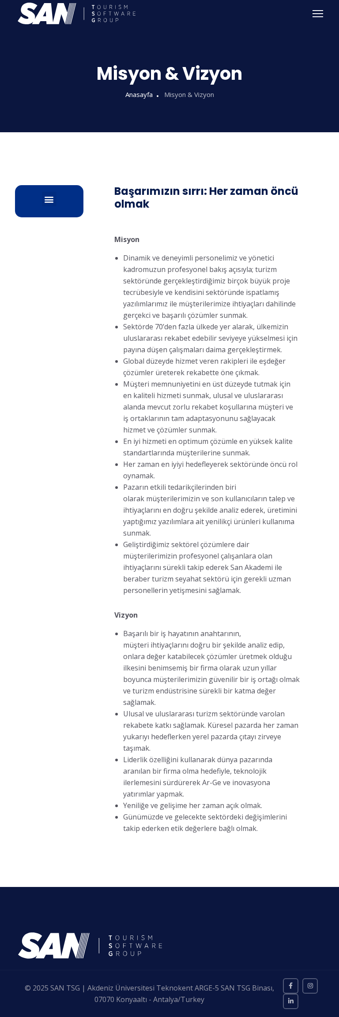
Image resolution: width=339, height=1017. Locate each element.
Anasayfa (139, 94)
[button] (49, 199)
